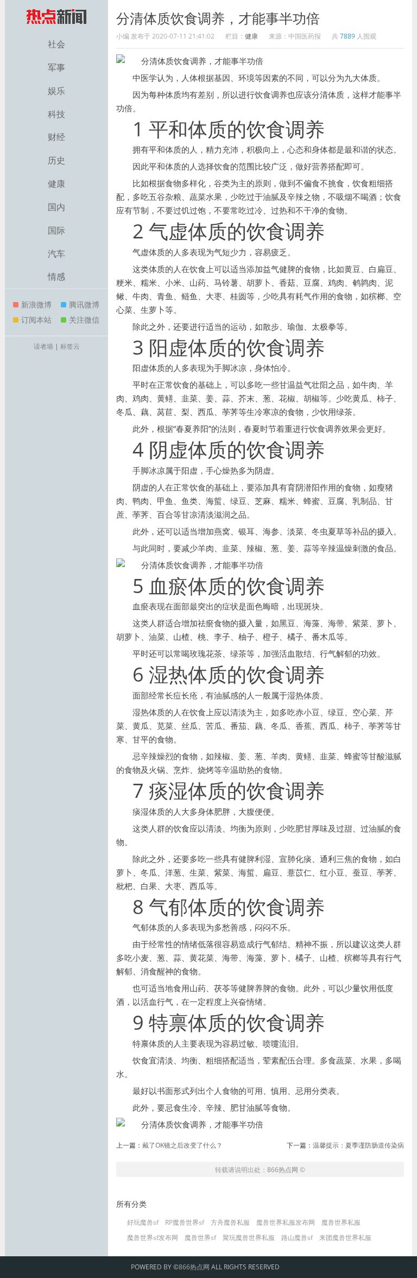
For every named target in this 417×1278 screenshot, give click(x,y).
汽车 (56, 254)
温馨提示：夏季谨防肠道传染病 (358, 1145)
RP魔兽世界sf (184, 1222)
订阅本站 (36, 319)
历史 (56, 160)
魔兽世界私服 (341, 1222)
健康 (56, 184)
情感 (56, 276)
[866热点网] (56, 16)
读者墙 (43, 346)
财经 (56, 137)
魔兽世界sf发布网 (152, 1238)
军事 (56, 67)
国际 (56, 230)
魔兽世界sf (200, 1238)
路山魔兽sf (297, 1238)
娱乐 (56, 91)
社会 (56, 44)
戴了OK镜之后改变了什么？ (182, 1145)
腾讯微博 (84, 304)
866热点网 (282, 1169)
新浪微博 (36, 304)
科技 (56, 114)
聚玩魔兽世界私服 (249, 1238)
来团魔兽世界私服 (345, 1238)
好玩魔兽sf (143, 1222)
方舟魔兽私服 (230, 1222)
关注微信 (84, 319)
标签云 (70, 346)
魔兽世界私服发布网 (285, 1222)
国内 (56, 207)
